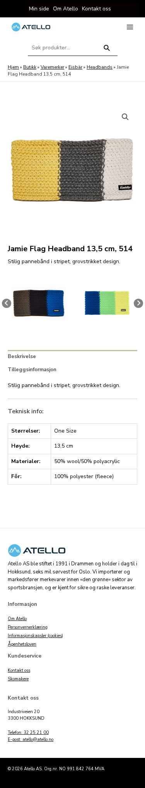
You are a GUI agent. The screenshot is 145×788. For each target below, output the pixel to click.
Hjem (13, 67)
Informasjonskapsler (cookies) (35, 636)
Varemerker (52, 67)
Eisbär (75, 67)
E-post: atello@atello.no (30, 739)
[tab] (72, 356)
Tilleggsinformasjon (32, 369)
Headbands (100, 67)
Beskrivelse (22, 356)
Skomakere (18, 679)
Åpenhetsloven (22, 644)
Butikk (29, 67)
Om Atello (17, 619)
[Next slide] (138, 303)
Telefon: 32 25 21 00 (28, 733)
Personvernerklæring (28, 627)
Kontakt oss (19, 670)
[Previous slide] (6, 303)
